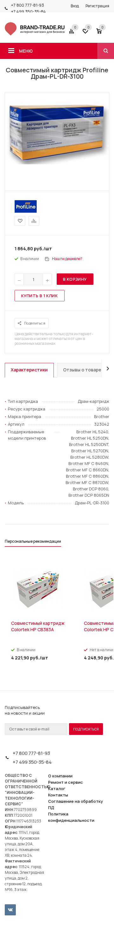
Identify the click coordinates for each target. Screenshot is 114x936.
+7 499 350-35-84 (28, 11)
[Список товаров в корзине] (103, 33)
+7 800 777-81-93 (27, 5)
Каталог (56, 788)
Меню (26, 51)
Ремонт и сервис (65, 782)
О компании (60, 776)
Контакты (58, 795)
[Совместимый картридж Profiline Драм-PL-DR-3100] (57, 163)
